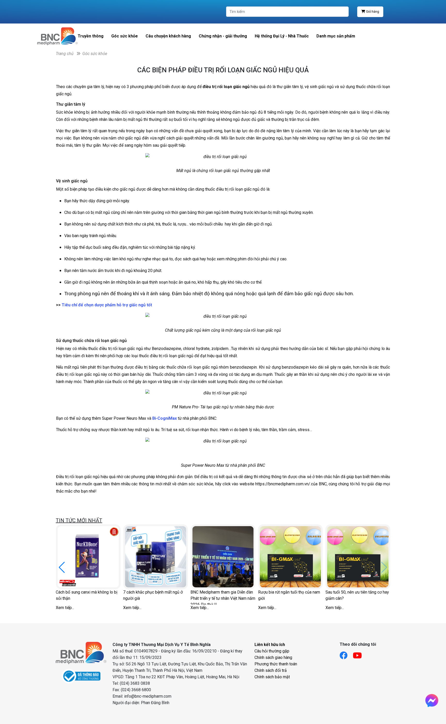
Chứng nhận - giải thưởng (223, 36)
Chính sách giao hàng (273, 657)
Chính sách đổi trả (270, 670)
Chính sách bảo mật (272, 676)
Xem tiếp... (65, 607)
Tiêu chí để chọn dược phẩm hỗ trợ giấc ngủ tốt (107, 304)
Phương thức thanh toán (275, 663)
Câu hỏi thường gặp (271, 651)
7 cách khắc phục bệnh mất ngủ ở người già (153, 595)
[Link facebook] (346, 654)
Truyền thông (90, 36)
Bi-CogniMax (164, 418)
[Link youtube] (360, 654)
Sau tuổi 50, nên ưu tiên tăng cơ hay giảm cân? (357, 595)
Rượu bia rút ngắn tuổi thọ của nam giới (289, 595)
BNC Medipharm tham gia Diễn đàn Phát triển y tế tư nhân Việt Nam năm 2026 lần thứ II (222, 597)
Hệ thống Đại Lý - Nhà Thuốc (282, 36)
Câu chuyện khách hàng (168, 36)
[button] (61, 567)
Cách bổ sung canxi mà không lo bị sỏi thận (86, 595)
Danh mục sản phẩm (335, 36)
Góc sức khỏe (124, 36)
